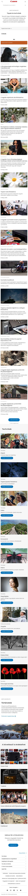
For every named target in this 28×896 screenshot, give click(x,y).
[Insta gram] (10, 890)
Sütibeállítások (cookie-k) (14, 883)
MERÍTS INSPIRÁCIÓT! (14, 10)
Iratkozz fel (13, 845)
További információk (7, 486)
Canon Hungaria (13, 887)
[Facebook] (7, 890)
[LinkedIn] (14, 890)
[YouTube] (20, 890)
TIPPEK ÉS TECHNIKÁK (5, 624)
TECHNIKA (3, 450)
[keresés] (2, 2)
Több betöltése (14, 419)
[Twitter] (17, 890)
